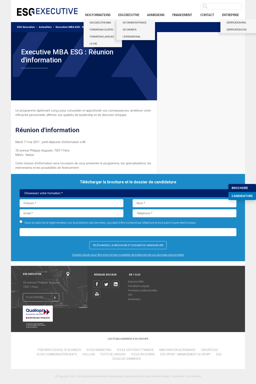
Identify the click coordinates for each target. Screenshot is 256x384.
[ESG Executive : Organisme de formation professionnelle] (47, 11)
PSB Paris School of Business (59, 349)
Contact (207, 15)
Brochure (240, 188)
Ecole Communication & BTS (57, 354)
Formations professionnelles (142, 290)
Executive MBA (136, 281)
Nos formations (97, 15)
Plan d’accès (34, 297)
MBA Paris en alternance (177, 349)
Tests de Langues (113, 354)
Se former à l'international (132, 33)
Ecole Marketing (99, 349)
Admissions (155, 15)
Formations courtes (101, 29)
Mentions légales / (162, 376)
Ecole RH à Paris (143, 354)
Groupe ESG (209, 349)
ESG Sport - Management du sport (185, 354)
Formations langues (102, 36)
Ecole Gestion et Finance (135, 349)
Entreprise (230, 15)
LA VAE (93, 43)
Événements (134, 299)
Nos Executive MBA (100, 22)
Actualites (45, 26)
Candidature (242, 196)
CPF (130, 295)
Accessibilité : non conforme (186, 376)
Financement (182, 15)
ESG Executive (128, 15)
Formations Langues (138, 286)
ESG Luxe (89, 354)
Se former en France (134, 22)
